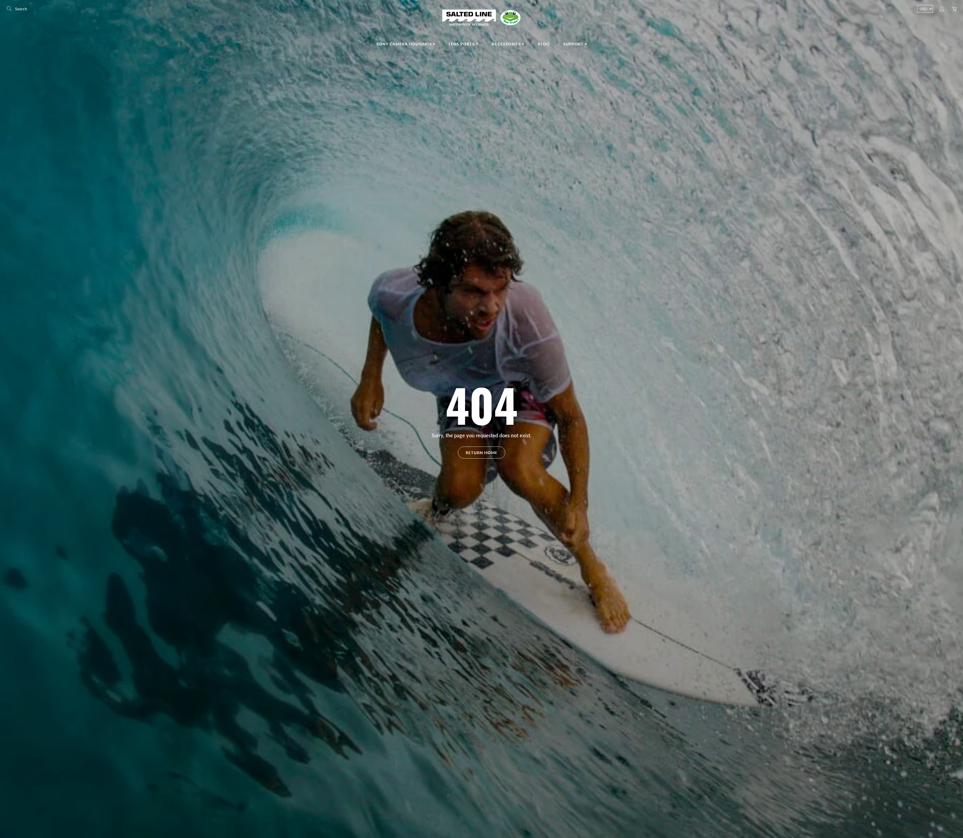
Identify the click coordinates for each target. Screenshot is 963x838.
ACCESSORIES (507, 43)
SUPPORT (574, 43)
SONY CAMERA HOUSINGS (404, 43)
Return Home (482, 452)
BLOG (544, 43)
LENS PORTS (462, 43)
